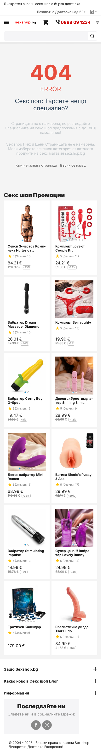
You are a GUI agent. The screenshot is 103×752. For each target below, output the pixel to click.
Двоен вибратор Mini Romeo (25, 477)
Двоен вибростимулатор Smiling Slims (74, 400)
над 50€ (61, 12)
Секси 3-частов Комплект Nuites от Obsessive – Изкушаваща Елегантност (27, 248)
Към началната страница (36, 165)
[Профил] (97, 23)
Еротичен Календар (24, 627)
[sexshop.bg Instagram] (47, 725)
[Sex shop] (25, 22)
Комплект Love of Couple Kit (70, 248)
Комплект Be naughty (73, 322)
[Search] (92, 36)
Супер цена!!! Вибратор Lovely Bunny (73, 553)
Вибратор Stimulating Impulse (26, 553)
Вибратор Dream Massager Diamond (24, 324)
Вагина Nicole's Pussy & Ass (73, 477)
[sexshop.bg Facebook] (36, 725)
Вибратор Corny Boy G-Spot (25, 400)
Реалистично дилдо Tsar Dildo (72, 629)
